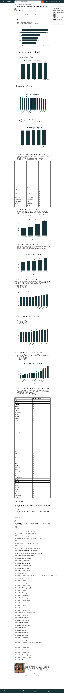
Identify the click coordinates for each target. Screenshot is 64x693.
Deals (59, 1)
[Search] (42, 2)
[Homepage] (8, 1)
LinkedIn (32, 675)
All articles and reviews (40, 675)
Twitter (27, 675)
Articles (15, 4)
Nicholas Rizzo (29, 664)
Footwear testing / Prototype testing (40, 691)
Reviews (48, 1)
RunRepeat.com (13, 690)
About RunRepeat (57, 691)
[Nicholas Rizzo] (15, 9)
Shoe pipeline (50, 691)
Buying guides (54, 1)
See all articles (55, 22)
